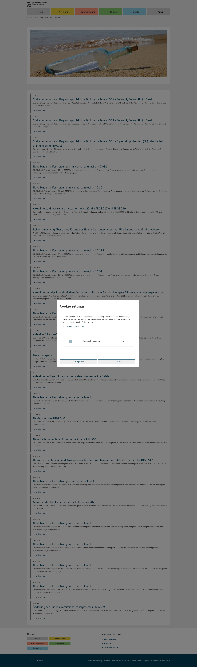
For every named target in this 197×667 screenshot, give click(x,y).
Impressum (67, 326)
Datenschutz (80, 326)
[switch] (71, 342)
